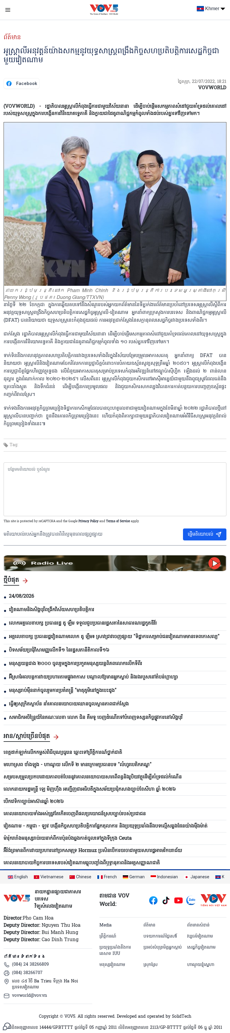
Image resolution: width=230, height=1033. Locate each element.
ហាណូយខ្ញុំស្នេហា (200, 965)
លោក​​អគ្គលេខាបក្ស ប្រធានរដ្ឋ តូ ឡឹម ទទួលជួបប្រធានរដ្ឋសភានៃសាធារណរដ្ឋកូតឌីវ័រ (83, 623)
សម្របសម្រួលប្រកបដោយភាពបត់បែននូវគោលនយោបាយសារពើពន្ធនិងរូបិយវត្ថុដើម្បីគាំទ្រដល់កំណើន (93, 777)
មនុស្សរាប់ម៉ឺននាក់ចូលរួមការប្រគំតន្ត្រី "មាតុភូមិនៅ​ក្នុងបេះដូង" (62, 690)
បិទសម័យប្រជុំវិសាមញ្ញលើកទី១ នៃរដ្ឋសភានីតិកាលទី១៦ (59, 650)
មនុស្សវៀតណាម (112, 965)
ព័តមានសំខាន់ (198, 925)
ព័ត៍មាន (12, 37)
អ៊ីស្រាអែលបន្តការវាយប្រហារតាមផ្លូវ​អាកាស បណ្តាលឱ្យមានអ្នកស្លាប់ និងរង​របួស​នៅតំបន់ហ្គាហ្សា (93, 677)
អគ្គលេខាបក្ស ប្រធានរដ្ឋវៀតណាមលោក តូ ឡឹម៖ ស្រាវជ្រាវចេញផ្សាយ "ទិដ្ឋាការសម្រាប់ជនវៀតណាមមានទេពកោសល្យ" (114, 636)
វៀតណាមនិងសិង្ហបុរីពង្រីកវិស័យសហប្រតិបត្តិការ (51, 609)
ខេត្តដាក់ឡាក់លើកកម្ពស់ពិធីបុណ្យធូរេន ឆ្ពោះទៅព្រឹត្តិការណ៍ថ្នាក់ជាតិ (63, 752)
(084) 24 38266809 (30, 964)
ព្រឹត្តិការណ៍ (107, 936)
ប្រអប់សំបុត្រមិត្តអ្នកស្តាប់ (162, 947)
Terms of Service (118, 521)
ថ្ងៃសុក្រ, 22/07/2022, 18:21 (202, 82)
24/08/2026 (21, 596)
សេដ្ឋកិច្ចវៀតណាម (201, 947)
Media (105, 925)
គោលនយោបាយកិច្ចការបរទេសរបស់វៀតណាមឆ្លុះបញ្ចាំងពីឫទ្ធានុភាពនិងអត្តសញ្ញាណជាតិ (82, 863)
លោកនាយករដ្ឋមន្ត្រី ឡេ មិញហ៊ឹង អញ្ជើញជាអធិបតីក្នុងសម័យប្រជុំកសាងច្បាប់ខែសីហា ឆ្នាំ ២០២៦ (90, 789)
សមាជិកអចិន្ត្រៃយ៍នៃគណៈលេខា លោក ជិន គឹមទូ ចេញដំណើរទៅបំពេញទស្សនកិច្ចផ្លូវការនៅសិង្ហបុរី (96, 717)
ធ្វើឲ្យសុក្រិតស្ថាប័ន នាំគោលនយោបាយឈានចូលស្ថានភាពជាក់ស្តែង (69, 704)
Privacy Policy (88, 521)
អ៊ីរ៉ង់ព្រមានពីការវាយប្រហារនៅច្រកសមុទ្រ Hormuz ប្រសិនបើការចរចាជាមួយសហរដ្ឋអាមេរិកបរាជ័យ (93, 850)
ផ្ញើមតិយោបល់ (200, 534)
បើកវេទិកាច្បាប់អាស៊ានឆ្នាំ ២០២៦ (34, 801)
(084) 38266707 (27, 973)
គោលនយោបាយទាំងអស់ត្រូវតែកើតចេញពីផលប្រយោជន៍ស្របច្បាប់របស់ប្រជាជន (75, 814)
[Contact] (6, 1026)
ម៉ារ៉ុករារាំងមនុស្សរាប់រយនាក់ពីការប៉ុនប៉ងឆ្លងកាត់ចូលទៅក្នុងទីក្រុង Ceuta (68, 838)
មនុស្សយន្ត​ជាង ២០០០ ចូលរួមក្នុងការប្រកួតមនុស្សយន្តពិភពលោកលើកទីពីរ (75, 663)
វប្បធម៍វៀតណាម (200, 936)
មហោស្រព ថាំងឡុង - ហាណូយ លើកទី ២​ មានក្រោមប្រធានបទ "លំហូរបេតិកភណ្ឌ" (78, 764)
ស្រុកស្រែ (150, 965)
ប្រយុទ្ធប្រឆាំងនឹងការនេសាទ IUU (115, 950)
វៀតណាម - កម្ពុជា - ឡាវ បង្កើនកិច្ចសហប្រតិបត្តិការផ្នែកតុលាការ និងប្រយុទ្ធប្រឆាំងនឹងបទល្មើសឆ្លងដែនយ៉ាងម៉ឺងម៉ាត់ (106, 826)
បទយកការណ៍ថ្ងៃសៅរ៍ (160, 936)
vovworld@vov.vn (29, 996)
